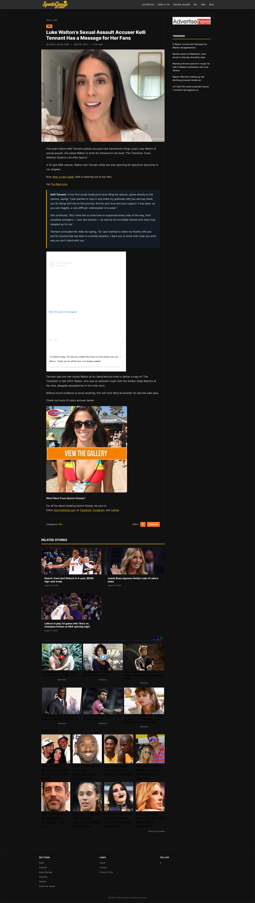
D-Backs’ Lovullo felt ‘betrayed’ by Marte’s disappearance (190, 46)
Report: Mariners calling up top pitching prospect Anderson (188, 78)
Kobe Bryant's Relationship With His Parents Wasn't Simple (54, 772)
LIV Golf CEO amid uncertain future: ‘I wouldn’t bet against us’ (191, 88)
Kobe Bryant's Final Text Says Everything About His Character (86, 772)
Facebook (85, 510)
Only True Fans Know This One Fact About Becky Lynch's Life (150, 820)
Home (48, 20)
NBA (203, 4)
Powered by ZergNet (156, 831)
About (102, 863)
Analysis (43, 867)
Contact (103, 867)
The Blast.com (58, 184)
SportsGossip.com (65, 510)
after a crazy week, (63, 176)
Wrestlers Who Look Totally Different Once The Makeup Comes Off (118, 820)
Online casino (181, 4)
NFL (196, 4)
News (41, 863)
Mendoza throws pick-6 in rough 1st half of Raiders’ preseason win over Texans (191, 67)
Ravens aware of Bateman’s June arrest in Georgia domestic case (189, 56)
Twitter (115, 510)
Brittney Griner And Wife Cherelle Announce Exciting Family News (86, 820)
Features (43, 877)
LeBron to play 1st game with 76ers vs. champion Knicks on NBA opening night (67, 625)
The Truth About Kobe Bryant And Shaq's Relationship (118, 770)
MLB (211, 4)
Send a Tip (164, 4)
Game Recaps (45, 872)
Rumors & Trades (47, 886)
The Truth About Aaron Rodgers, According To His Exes (53, 820)
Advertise (148, 4)
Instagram (98, 510)
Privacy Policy (106, 872)
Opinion (42, 881)
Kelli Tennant (71, 367)
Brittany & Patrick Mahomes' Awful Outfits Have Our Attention (148, 772)
